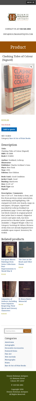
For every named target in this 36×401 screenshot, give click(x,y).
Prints (7, 363)
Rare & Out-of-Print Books (20, 138)
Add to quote (9, 129)
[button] (31, 66)
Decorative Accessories (14, 348)
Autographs (10, 345)
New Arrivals (10, 357)
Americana (9, 342)
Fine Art (8, 354)
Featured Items (11, 351)
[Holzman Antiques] (18, 17)
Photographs (10, 360)
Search (27, 331)
